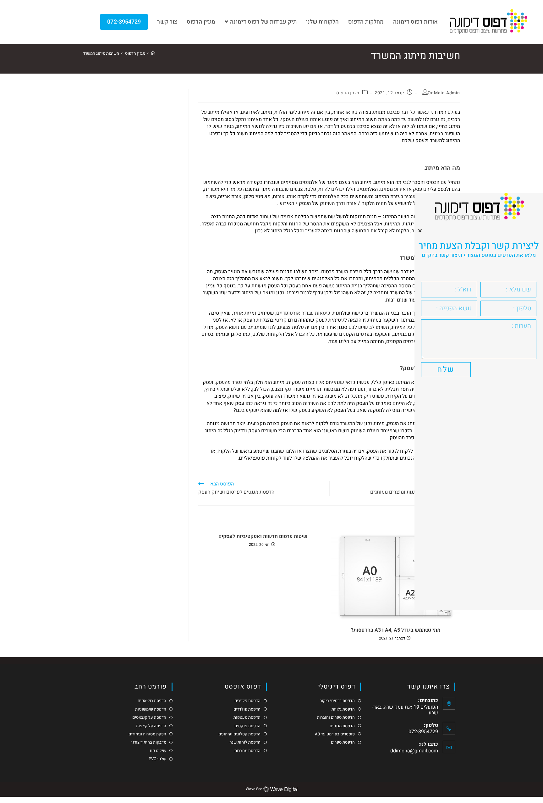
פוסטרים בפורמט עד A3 (335, 734)
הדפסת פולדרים (247, 709)
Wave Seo (254, 789)
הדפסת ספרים (343, 742)
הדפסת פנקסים (247, 726)
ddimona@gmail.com (414, 751)
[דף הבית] (153, 53)
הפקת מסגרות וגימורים (147, 734)
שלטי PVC (157, 759)
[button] (420, 230)
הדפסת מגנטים (342, 726)
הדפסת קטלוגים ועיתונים (239, 734)
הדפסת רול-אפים (152, 701)
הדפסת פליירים (247, 701)
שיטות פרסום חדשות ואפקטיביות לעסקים (262, 536)
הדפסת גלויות (343, 709)
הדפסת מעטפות (247, 717)
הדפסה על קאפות (151, 726)
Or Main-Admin (444, 93)
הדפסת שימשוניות (150, 709)
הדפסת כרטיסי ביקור (337, 701)
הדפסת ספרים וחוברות (336, 717)
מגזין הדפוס (347, 93)
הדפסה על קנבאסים (149, 717)
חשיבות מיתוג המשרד (101, 53)
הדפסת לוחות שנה (245, 742)
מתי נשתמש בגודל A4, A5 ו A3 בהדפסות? (395, 630)
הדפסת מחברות (247, 751)
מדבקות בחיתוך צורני (148, 742)
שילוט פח (158, 751)
